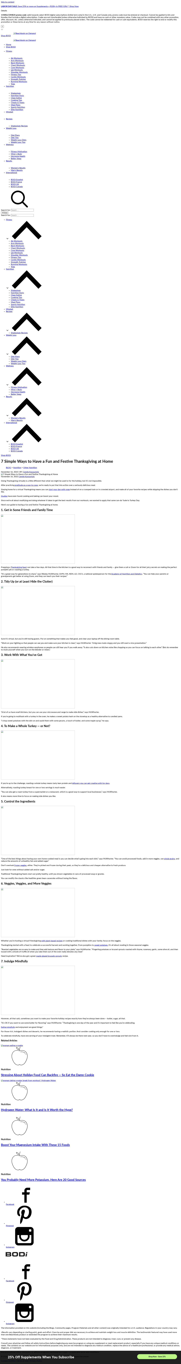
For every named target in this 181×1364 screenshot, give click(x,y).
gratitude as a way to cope (26, 485)
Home (8, 45)
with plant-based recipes (52, 941)
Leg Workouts (17, 70)
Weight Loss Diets (18, 140)
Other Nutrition (30, 468)
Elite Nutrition (17, 110)
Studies (4, 496)
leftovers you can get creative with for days (90, 783)
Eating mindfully (8, 1027)
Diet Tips (15, 138)
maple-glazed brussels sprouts (49, 956)
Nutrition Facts (17, 96)
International (11, 173)
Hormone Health (18, 156)
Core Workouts (17, 68)
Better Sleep (16, 159)
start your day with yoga (59, 490)
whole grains (169, 859)
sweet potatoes (101, 945)
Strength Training (18, 79)
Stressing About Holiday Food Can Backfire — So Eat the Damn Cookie (47, 1075)
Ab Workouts (16, 58)
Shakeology (16, 93)
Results (9, 161)
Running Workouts (19, 82)
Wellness (10, 145)
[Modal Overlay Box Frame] (90, 1357)
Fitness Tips (16, 75)
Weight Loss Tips (18, 142)
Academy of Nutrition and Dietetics (126, 574)
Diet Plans (15, 135)
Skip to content (7, 2)
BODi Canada (17, 187)
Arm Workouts (17, 61)
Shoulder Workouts (19, 72)
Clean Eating (16, 98)
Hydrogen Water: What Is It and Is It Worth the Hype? (37, 1110)
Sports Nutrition (18, 107)
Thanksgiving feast (19, 567)
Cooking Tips (16, 100)
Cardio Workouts (18, 77)
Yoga (13, 84)
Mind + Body (16, 154)
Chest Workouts (18, 65)
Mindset (9, 112)
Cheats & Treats (17, 103)
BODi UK (15, 184)
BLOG (8, 468)
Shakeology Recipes (19, 126)
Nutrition (10, 86)
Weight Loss (11, 128)
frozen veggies (20, 865)
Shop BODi (6, 36)
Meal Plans (15, 105)
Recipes (9, 119)
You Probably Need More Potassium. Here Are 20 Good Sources (43, 1179)
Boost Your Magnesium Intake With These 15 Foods (35, 1145)
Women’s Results (18, 168)
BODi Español (17, 180)
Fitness (9, 51)
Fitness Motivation (19, 152)
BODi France (16, 182)
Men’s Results (17, 170)
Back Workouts (17, 63)
